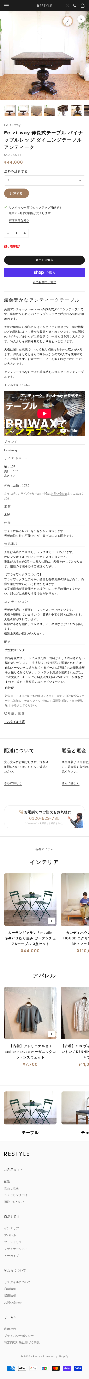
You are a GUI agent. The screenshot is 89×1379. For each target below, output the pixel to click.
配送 (7, 1181)
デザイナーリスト (16, 1249)
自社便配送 (72, 696)
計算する (16, 193)
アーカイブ (11, 1256)
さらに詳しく (13, 783)
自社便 (9, 688)
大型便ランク (15, 650)
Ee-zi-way (12, 125)
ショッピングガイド (17, 1195)
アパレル (10, 1235)
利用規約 (10, 1329)
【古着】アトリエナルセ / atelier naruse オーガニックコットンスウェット (30, 1051)
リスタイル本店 (14, 722)
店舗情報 (10, 1289)
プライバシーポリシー (19, 1336)
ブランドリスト (14, 1242)
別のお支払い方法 (44, 282)
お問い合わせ (59, 493)
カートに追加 (44, 260)
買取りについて (14, 1202)
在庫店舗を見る (19, 220)
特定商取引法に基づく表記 (22, 1343)
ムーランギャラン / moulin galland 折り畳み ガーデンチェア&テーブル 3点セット (30, 938)
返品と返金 (11, 1188)
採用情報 (10, 1296)
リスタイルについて (17, 1282)
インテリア (11, 1228)
